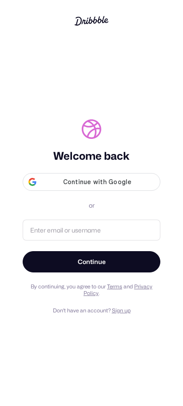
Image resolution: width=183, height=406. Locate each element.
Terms (114, 286)
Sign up (121, 310)
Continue (92, 261)
